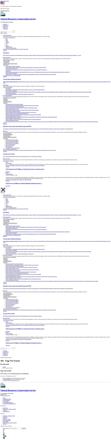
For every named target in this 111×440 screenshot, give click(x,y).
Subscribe (5, 24)
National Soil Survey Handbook (12, 143)
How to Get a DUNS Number (12, 142)
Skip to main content (5, 1)
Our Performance (6, 400)
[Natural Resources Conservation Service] (55, 14)
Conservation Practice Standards (12, 141)
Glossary (5, 418)
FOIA (4, 397)
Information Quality (7, 399)
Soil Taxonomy (9, 146)
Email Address (6, 428)
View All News (9, 163)
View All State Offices (7, 87)
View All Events (9, 174)
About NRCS (6, 25)
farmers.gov (5, 26)
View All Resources (7, 133)
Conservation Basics (7, 35)
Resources (5, 131)
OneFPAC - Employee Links (9, 415)
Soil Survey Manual (10, 145)
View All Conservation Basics (9, 37)
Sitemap (4, 423)
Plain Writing (5, 421)
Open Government (7, 420)
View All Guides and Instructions (10, 149)
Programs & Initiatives (7, 95)
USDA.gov (5, 27)
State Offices (5, 85)
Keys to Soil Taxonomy (10, 144)
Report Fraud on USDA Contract (10, 422)
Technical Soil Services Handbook (13, 148)
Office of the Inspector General (9, 409)
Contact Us (5, 28)
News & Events (6, 158)
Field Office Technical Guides (12, 139)
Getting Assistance (7, 57)
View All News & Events (8, 160)
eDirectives (5, 417)
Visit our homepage (7, 378)
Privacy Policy (6, 401)
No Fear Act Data (6, 419)
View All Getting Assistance (9, 59)
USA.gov (5, 410)
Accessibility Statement (8, 402)
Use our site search (7, 379)
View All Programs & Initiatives (9, 97)
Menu (2, 12)
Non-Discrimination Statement (9, 403)
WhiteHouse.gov (6, 411)
